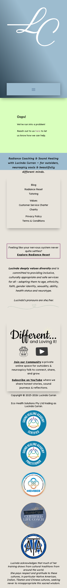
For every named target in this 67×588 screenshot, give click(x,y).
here (37, 131)
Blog (33, 184)
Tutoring (33, 193)
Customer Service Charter (33, 205)
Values (33, 200)
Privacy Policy (33, 216)
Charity (34, 209)
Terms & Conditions (33, 220)
